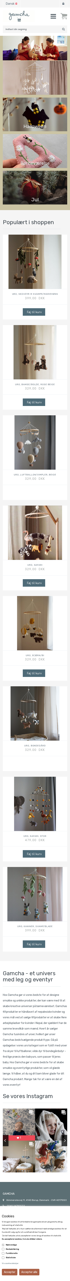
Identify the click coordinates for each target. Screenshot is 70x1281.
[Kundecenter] (63, 3)
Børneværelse (35, 163)
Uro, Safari (35, 565)
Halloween (35, 126)
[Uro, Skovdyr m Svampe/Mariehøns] (35, 262)
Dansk (10, 3)
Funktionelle (12, 1253)
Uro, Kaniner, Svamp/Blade (35, 926)
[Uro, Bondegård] (35, 713)
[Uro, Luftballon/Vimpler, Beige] (35, 442)
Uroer (35, 90)
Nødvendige (11, 1245)
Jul (35, 200)
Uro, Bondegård (35, 746)
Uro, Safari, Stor (35, 836)
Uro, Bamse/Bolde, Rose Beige (35, 384)
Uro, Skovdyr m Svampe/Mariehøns (35, 294)
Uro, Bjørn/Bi (35, 655)
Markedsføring (12, 1249)
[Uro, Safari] (35, 533)
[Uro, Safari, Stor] (35, 804)
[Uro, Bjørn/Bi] (35, 623)
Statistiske (11, 1257)
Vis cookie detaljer (10, 1263)
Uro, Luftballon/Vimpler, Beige (35, 475)
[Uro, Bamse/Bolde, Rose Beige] (35, 352)
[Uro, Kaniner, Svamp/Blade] (35, 894)
